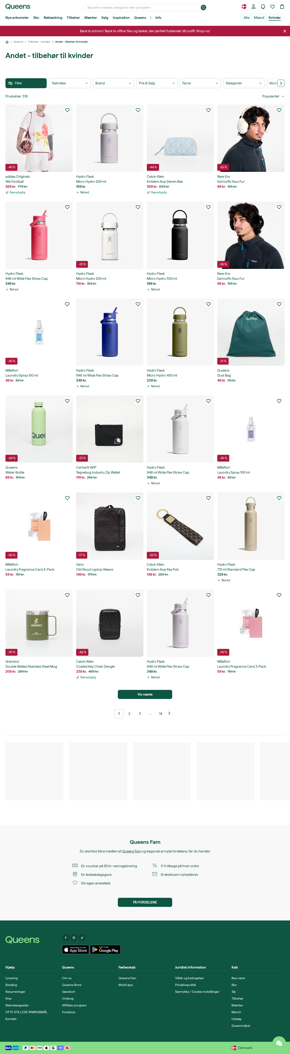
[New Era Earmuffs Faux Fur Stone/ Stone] (251, 138)
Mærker (91, 18)
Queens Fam (131, 851)
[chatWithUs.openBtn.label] (279, 1043)
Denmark (245, 1048)
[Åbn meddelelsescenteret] (263, 6)
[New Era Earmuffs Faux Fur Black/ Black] (251, 235)
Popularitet (270, 96)
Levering (11, 978)
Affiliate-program (74, 1005)
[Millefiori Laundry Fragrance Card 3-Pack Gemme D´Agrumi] (39, 526)
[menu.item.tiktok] (82, 937)
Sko (36, 18)
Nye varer (238, 978)
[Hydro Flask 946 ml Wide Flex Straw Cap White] (180, 429)
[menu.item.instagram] (73, 937)
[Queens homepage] (17, 6)
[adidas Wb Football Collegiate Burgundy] (39, 138)
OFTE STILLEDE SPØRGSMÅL (26, 1012)
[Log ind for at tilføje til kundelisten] (67, 110)
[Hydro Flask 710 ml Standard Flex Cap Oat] (251, 526)
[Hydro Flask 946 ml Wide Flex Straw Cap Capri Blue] (109, 332)
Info (158, 18)
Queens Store (72, 985)
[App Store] (75, 949)
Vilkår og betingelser (189, 978)
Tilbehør (73, 18)
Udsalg (236, 1019)
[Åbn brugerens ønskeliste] (272, 6)
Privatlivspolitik (185, 985)
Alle (246, 18)
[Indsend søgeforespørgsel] (203, 7)
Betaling (11, 985)
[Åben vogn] (282, 6)
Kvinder (275, 18)
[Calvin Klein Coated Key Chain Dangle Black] (109, 623)
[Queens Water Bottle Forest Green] (39, 429)
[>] (281, 83)
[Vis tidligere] (171, 713)
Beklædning (53, 18)
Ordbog (67, 998)
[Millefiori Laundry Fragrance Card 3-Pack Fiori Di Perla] (251, 623)
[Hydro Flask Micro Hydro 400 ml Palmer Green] (180, 332)
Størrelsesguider (17, 1005)
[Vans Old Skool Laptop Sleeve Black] (109, 526)
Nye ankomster (17, 18)
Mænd (259, 18)
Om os (66, 978)
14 (160, 714)
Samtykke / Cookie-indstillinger (197, 991)
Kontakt (11, 1019)
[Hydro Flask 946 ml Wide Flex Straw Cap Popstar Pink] (39, 235)
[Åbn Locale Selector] (244, 6)
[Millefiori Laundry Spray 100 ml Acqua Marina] (39, 332)
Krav (8, 998)
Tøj (233, 991)
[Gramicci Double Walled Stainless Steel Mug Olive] (39, 623)
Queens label (241, 1025)
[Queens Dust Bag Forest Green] (251, 332)
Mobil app (125, 985)
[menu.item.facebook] (65, 937)
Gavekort (68, 991)
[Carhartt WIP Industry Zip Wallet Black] (109, 429)
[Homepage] (31, 940)
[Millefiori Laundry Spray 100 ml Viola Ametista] (251, 429)
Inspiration (121, 18)
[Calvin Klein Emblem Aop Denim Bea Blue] (180, 138)
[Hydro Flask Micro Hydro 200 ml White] (109, 235)
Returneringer (15, 991)
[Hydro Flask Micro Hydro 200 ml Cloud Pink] (109, 138)
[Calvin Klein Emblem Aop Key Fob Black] (180, 526)
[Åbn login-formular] (253, 6)
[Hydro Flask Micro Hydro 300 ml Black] (180, 235)
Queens (140, 18)
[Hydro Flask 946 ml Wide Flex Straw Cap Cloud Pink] (180, 623)
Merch (236, 1012)
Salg (105, 18)
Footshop (68, 1012)
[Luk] (285, 31)
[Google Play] (105, 949)
